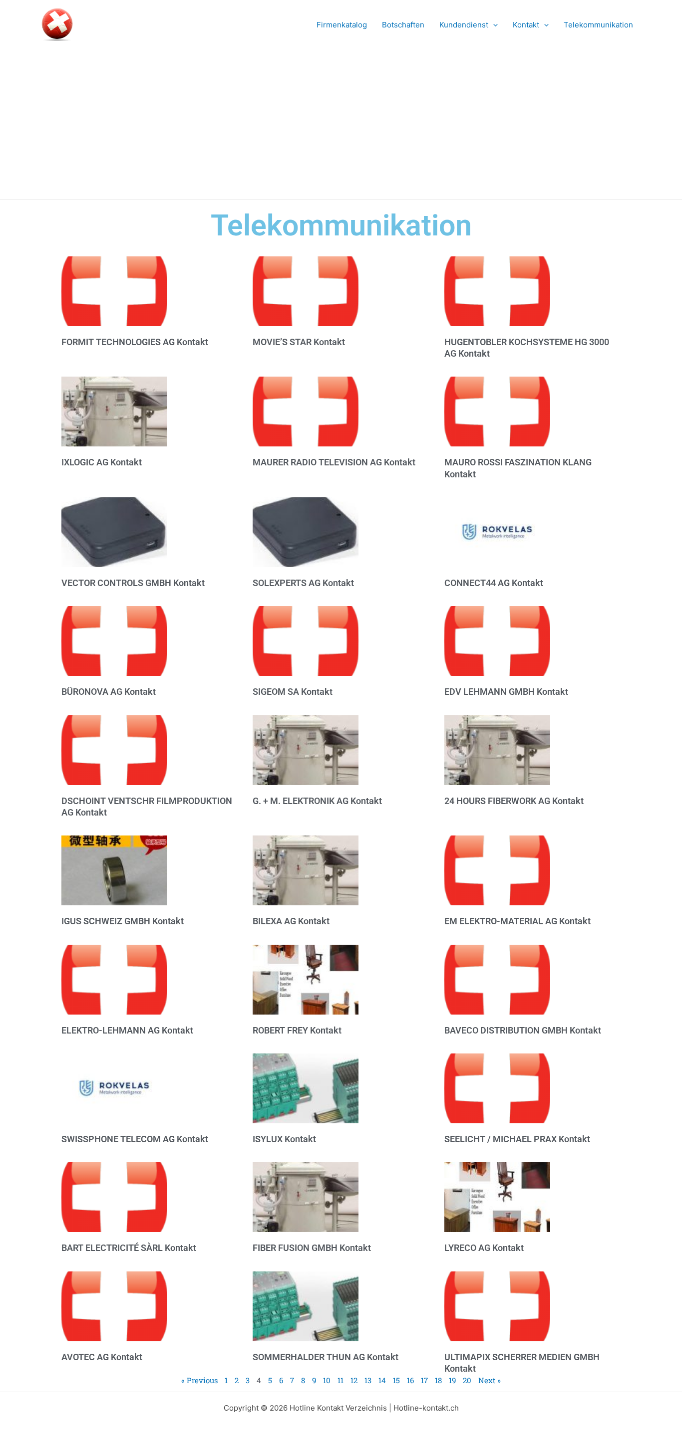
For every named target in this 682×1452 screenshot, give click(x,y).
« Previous (199, 1380)
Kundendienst (463, 24)
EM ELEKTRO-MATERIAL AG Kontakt (517, 921)
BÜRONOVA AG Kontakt (108, 691)
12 (353, 1380)
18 (438, 1380)
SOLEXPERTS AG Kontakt (303, 583)
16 (410, 1380)
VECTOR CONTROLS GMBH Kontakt (133, 583)
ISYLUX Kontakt (284, 1139)
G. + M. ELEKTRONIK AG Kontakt (317, 801)
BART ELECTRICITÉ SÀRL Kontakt (128, 1248)
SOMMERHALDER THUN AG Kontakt (325, 1357)
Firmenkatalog (342, 24)
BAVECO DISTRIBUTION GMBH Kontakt (522, 1030)
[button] (493, 24)
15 (396, 1380)
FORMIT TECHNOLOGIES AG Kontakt (134, 342)
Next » (489, 1380)
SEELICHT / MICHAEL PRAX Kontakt (517, 1139)
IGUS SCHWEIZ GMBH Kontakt (122, 921)
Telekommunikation (598, 24)
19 (452, 1380)
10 (327, 1380)
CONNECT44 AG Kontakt (493, 583)
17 (424, 1380)
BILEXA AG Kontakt (291, 921)
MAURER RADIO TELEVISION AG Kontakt (334, 462)
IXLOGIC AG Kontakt (101, 462)
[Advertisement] (341, 125)
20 (467, 1380)
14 (382, 1380)
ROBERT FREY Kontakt (297, 1030)
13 (367, 1380)
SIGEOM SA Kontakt (293, 691)
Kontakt (526, 24)
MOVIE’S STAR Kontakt (299, 342)
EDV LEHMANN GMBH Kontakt (506, 691)
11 (340, 1380)
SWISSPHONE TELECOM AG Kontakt (134, 1139)
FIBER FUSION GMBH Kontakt (312, 1248)
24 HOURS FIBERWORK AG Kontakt (514, 801)
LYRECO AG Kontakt (484, 1248)
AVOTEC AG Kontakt (101, 1357)
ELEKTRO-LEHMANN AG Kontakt (127, 1030)
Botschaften (403, 24)
